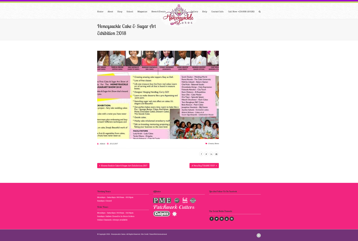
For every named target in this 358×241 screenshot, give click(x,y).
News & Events (158, 11)
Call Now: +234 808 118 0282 (241, 11)
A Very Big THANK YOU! (203, 165)
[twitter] (206, 154)
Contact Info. (217, 11)
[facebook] (201, 154)
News (216, 143)
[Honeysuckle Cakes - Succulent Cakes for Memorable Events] (179, 15)
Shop (119, 11)
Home (100, 11)
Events (211, 143)
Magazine (142, 11)
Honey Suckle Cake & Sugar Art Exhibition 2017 (124, 165)
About (110, 11)
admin (102, 143)
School (130, 11)
